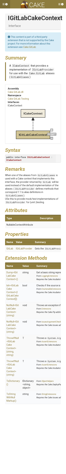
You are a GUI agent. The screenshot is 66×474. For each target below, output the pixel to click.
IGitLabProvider (43, 69)
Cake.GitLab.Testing (18, 98)
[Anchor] (28, 57)
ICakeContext (20, 65)
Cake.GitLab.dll (15, 92)
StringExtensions (48, 394)
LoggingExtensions (49, 276)
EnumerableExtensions (51, 289)
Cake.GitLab (29, 47)
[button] (5, 4)
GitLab (47, 182)
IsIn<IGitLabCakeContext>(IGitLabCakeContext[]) (12, 292)
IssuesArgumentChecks (51, 322)
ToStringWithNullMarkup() (11, 397)
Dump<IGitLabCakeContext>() (12, 276)
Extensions (46, 309)
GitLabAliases (20, 77)
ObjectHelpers (47, 381)
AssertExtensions (49, 341)
